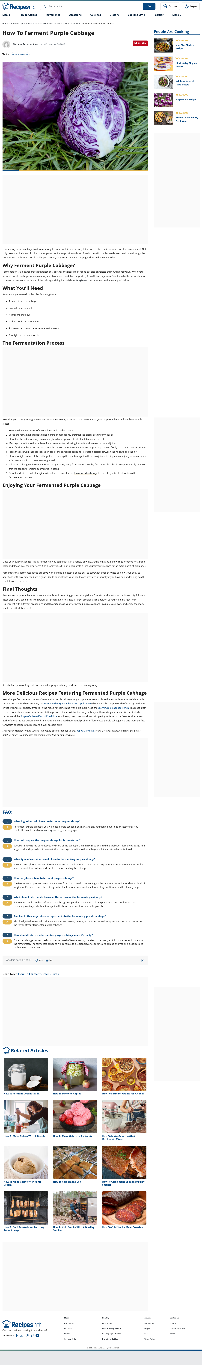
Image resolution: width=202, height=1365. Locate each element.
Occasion (68, 1328)
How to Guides (28, 15)
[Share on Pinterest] (140, 43)
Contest (173, 1323)
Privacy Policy (149, 1339)
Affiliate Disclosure (177, 1328)
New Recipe (107, 1323)
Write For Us (149, 1323)
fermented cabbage (85, 473)
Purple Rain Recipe (185, 99)
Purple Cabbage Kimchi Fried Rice (39, 716)
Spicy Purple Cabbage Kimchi (113, 707)
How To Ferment (72, 23)
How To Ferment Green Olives (38, 974)
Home (5, 23)
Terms (172, 1334)
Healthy (105, 1318)
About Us (147, 1318)
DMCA (146, 1334)
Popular (158, 15)
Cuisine (67, 1334)
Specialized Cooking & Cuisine (48, 23)
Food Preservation (84, 730)
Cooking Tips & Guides (21, 23)
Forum (172, 6)
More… (176, 15)
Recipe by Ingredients (111, 1328)
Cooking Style (70, 1339)
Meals (66, 1318)
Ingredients (53, 15)
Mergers (147, 1328)
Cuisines (95, 15)
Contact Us (174, 1318)
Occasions (75, 15)
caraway (47, 830)
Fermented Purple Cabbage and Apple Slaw (67, 703)
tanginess (81, 280)
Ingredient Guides (110, 1339)
